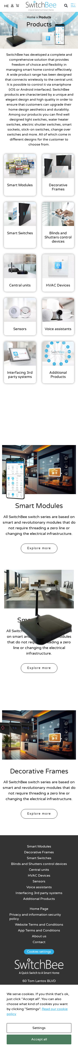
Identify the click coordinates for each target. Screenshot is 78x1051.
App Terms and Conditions (39, 930)
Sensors (39, 881)
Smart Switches (39, 858)
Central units (39, 870)
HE (6, 6)
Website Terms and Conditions (39, 925)
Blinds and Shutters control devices (39, 864)
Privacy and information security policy (35, 917)
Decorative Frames (39, 852)
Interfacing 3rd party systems (39, 893)
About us (39, 936)
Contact (39, 942)
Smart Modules (39, 846)
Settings (39, 1028)
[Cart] (17, 5)
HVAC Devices (39, 875)
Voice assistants (39, 887)
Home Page (39, 909)
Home (31, 17)
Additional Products (39, 899)
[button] (65, 5)
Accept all (39, 1039)
